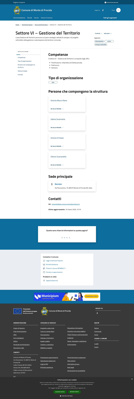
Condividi (97, 33)
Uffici (15, 335)
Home (17, 25)
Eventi (96, 347)
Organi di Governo (19, 328)
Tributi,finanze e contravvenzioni (77, 335)
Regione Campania (19, 2)
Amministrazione (27, 25)
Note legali (70, 367)
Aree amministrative (41, 25)
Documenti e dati (18, 348)
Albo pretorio (71, 361)
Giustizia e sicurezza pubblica (76, 331)
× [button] (132, 379)
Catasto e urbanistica (47, 344)
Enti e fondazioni (18, 338)
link (84, 388)
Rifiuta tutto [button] (74, 392)
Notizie (96, 328)
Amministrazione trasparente (76, 357)
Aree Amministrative (19, 331)
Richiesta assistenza (46, 367)
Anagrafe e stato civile (47, 328)
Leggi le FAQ (44, 364)
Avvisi (96, 335)
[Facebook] (102, 10)
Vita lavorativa (44, 335)
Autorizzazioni (71, 344)
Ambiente (70, 338)
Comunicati (97, 331)
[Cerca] (118, 10)
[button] (67, 396)
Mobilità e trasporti (46, 348)
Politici (15, 341)
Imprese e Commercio (47, 338)
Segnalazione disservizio (47, 361)
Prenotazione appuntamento (49, 357)
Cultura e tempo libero (47, 331)
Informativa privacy (73, 364)
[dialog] (67, 388)
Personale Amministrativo (21, 344)
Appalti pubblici (45, 341)
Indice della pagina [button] (23, 51)
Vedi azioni (107, 33)
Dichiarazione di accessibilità (76, 371)
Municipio (58, 184)
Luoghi (96, 344)
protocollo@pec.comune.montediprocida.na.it (66, 204)
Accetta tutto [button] (60, 392)
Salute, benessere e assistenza (76, 341)
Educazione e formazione (75, 328)
